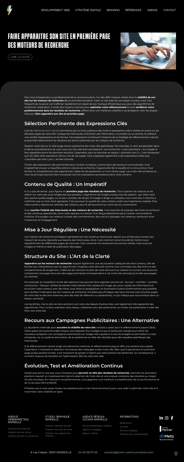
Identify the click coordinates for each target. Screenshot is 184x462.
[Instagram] (166, 418)
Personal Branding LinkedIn (97, 426)
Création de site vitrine (19, 432)
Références (133, 10)
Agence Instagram (92, 429)
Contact (169, 10)
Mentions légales (129, 430)
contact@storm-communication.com (128, 452)
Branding (113, 10)
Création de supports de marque (57, 434)
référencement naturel (46, 130)
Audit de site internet (19, 428)
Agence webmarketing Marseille (18, 420)
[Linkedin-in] (161, 418)
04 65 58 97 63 (87, 452)
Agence (152, 10)
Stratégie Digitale (88, 10)
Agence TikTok (90, 433)
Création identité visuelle (58, 426)
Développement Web (55, 10)
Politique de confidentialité (134, 434)
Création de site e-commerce (23, 436)
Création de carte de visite (58, 429)
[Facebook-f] (172, 418)
